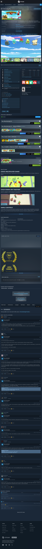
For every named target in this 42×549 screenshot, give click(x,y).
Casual (7, 93)
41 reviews (9, 398)
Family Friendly (18, 34)
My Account (32, 530)
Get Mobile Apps (32, 527)
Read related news (5, 104)
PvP (32, 34)
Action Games (7, 7)
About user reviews (4, 288)
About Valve (14, 525)
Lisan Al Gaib (6, 412)
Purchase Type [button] (10, 304)
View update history (5, 103)
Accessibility (22, 527)
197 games (5, 398)
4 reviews (5, 461)
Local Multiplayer (9, 34)
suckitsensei (6, 377)
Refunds (21, 532)
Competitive (25, 34)
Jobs (13, 527)
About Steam (4, 525)
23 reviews (5, 413)
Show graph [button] (38, 306)
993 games (5, 476)
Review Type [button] (3, 304)
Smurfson (5, 397)
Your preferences (10, 288)
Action (5, 93)
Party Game (13, 34)
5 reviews (5, 427)
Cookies (21, 530)
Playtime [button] (28, 304)
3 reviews (5, 378)
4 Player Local (4, 34)
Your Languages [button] (6, 309)
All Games (2, 7)
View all (39, 276)
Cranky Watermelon (19, 30)
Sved (4, 333)
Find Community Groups (6, 107)
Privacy (21, 525)
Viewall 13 (38, 82)
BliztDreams (6, 475)
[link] (30, 133)
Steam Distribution (5, 530)
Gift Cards (3, 532)
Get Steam (31, 525)
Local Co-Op (29, 34)
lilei (4, 460)
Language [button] (16, 304)
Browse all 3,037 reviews (21, 512)
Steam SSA (4, 527)
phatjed (5, 426)
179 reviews (9, 476)
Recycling (13, 530)
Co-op (35, 34)
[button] (2, 4)
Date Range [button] (23, 304)
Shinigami (5, 440)
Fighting (22, 34)
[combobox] (29, 5)
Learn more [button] (38, 116)
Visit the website (4, 98)
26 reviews (5, 334)
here (19, 279)
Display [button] (33, 304)
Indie (9, 93)
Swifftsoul (5, 316)
